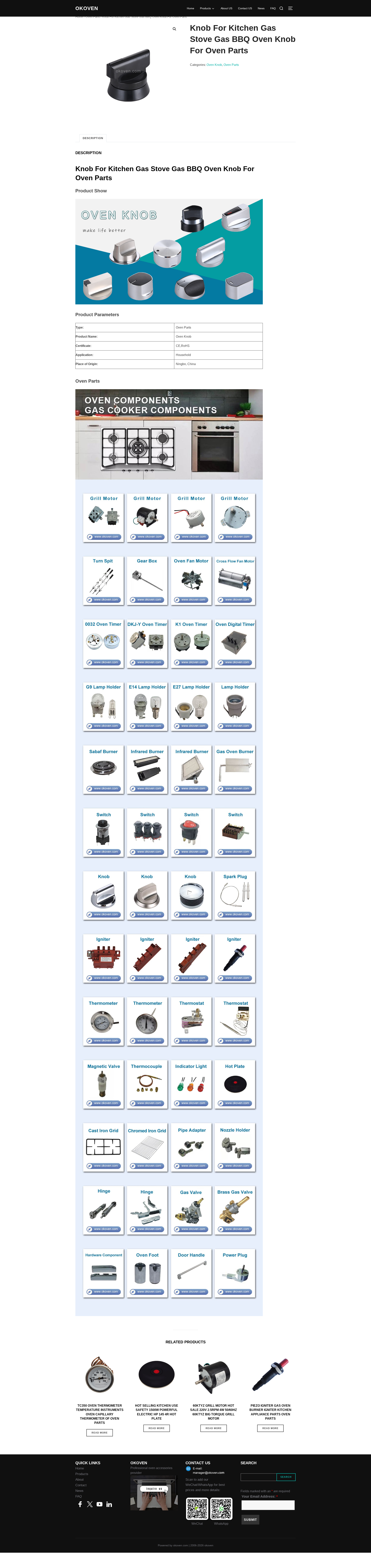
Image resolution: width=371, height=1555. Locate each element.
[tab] (92, 138)
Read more (100, 1432)
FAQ (273, 8)
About (79, 1479)
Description (93, 138)
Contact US (245, 8)
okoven (86, 8)
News (261, 8)
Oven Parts (92, 16)
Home (190, 8)
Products (205, 8)
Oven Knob (214, 64)
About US (226, 8)
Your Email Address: (260, 1496)
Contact (81, 1485)
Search (286, 1477)
